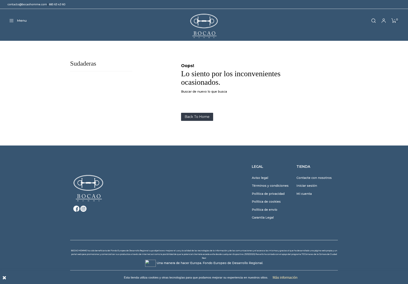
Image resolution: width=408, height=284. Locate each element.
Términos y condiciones (270, 186)
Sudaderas (83, 63)
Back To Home (197, 117)
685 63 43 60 (57, 4)
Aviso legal (260, 178)
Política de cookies (266, 201)
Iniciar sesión (306, 186)
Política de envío (264, 210)
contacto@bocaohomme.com (27, 4)
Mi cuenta (304, 194)
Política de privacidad (268, 194)
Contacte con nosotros (314, 178)
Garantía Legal (263, 217)
